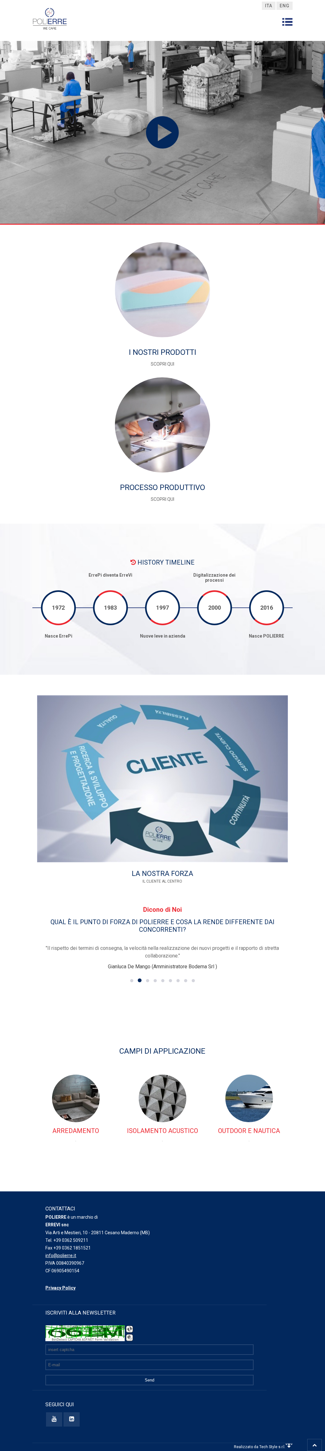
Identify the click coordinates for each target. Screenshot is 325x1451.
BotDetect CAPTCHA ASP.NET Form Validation (85, 1339)
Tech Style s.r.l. (272, 1447)
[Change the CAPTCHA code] (129, 1329)
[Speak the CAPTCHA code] (129, 1337)
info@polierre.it (60, 1255)
